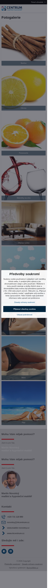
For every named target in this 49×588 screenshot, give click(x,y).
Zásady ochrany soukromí (24, 302)
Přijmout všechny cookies (24, 309)
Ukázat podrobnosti (24, 315)
